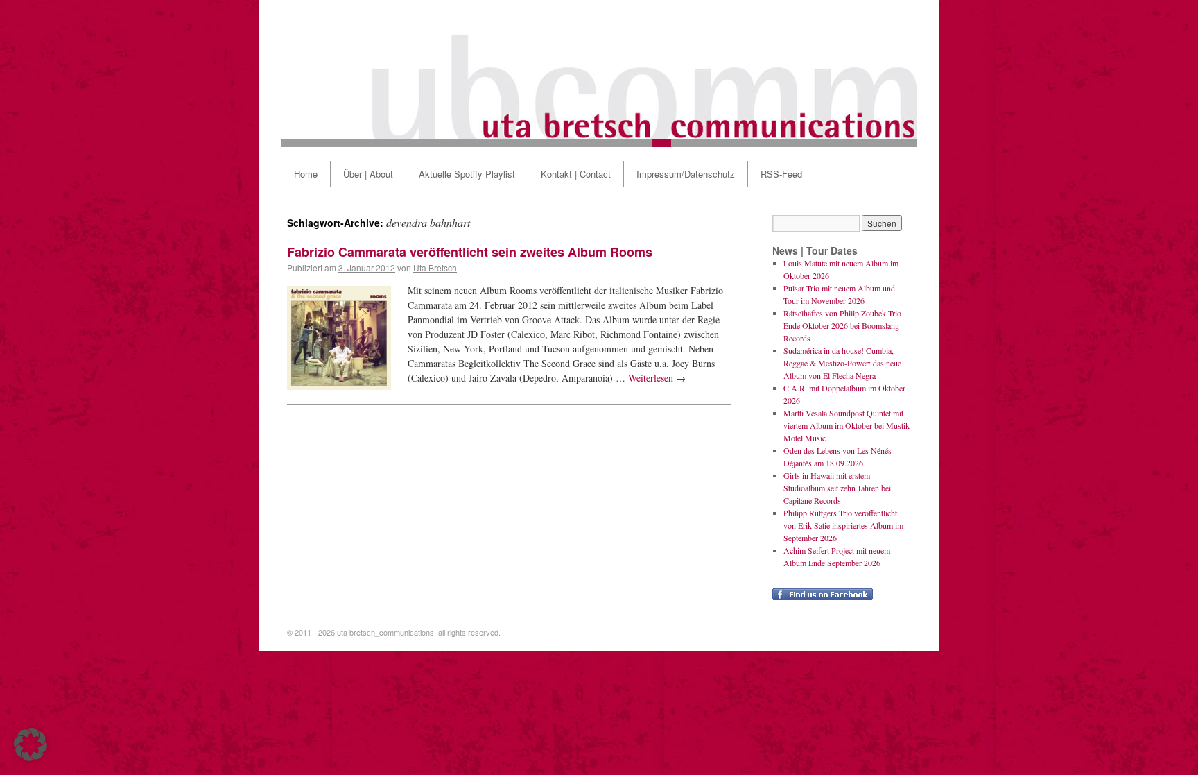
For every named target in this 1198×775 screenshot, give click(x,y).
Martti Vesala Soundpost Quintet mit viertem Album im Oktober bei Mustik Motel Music (846, 425)
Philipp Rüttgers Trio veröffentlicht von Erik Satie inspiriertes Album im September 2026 (843, 525)
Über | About (368, 173)
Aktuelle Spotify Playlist (467, 173)
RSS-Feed (781, 173)
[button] (30, 744)
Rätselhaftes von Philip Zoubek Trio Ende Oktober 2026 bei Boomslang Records (842, 325)
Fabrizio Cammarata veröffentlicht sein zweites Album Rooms (469, 252)
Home (306, 173)
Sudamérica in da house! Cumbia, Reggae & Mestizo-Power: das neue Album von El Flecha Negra (842, 363)
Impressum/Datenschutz (685, 173)
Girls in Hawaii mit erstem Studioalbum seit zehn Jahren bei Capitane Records (837, 488)
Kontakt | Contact (576, 173)
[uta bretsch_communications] (599, 73)
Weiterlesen (657, 377)
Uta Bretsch (435, 267)
